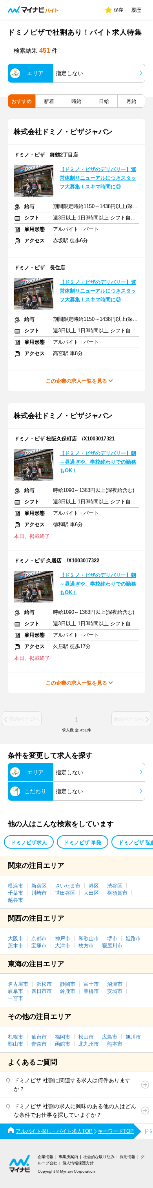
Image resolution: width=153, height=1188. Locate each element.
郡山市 (15, 1043)
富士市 (91, 984)
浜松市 (44, 984)
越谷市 (15, 900)
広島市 (109, 1036)
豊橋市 (91, 991)
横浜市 (15, 885)
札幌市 (15, 1036)
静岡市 (67, 984)
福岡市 (62, 1036)
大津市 (62, 945)
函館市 (62, 1043)
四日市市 (41, 991)
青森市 (39, 1043)
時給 (76, 101)
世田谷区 (65, 892)
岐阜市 (15, 991)
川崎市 (39, 892)
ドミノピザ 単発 (82, 842)
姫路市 (133, 938)
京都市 (39, 938)
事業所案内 (68, 1157)
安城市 (114, 991)
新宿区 (39, 885)
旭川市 (133, 1036)
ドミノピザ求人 (29, 842)
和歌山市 (88, 938)
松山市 (86, 1036)
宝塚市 (39, 945)
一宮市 (15, 998)
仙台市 (39, 1036)
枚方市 (86, 945)
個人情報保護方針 (78, 1163)
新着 (49, 101)
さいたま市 (67, 885)
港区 (94, 885)
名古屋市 (18, 984)
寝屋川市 (112, 945)
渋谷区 (114, 885)
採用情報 (127, 1157)
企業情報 (45, 1157)
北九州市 (88, 1043)
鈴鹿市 (67, 991)
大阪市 (15, 938)
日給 (104, 101)
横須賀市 (117, 892)
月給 (131, 101)
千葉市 (15, 892)
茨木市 (15, 945)
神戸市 (62, 938)
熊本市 (114, 1043)
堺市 (112, 938)
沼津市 (114, 984)
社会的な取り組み (99, 1157)
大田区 (91, 892)
